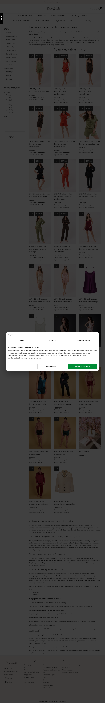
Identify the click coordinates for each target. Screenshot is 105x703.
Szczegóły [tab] (52, 340)
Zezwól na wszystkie (82, 366)
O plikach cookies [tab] (83, 340)
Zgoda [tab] (21, 340)
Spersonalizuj (51, 366)
